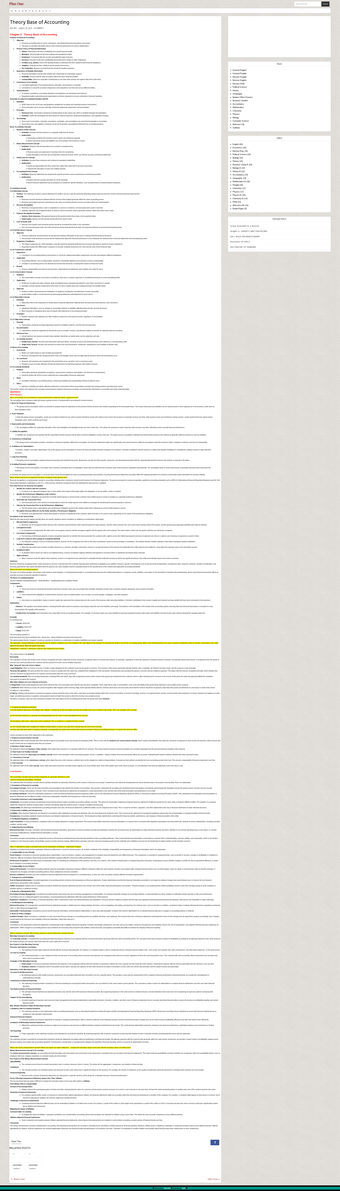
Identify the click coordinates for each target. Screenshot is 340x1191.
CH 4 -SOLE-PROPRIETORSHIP (245, 236)
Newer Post (19, 1179)
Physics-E (237, 195)
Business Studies (240, 100)
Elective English (239, 80)
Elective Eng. (238, 151)
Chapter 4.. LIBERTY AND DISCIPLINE (248, 231)
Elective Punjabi (239, 77)
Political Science (240, 87)
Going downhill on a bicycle (244, 226)
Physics (236, 114)
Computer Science (241, 121)
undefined (17, 1165)
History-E (237, 171)
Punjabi (236, 185)
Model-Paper (238, 208)
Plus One (16, 3)
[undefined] (17, 1157)
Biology (236, 117)
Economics (237, 147)
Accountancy (238, 104)
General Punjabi (239, 73)
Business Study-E (240, 164)
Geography (237, 94)
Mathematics (238, 107)
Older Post (212, 1179)
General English (239, 70)
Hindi (235, 202)
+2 (11, 10)
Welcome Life (238, 124)
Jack (183, 1188)
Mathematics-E (239, 181)
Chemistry (237, 111)
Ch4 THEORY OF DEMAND (243, 247)
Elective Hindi (238, 84)
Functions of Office (240, 242)
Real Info (167, 1188)
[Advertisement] (279, 36)
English (236, 144)
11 (15, 10)
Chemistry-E (238, 198)
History (236, 90)
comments (39, 28)
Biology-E (237, 168)
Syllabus (236, 128)
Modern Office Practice (243, 97)
